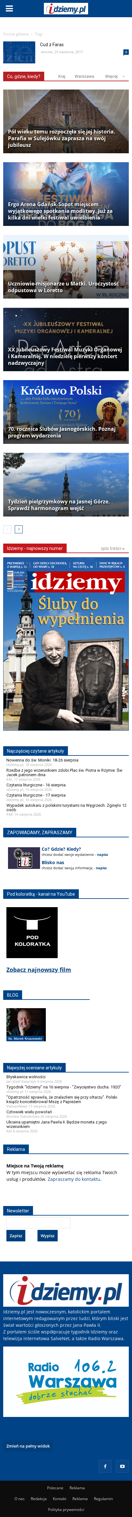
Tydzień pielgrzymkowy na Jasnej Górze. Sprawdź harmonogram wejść (59, 505)
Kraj (61, 76)
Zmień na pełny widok (28, 1446)
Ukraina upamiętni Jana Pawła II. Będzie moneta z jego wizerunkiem (56, 1124)
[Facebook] (105, 1466)
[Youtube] (122, 1466)
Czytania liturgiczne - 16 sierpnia (36, 785)
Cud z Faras (52, 44)
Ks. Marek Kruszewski (25, 1038)
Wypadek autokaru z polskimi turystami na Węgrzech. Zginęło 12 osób (66, 807)
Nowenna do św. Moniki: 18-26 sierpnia (42, 760)
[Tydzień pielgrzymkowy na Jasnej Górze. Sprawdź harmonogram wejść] (66, 485)
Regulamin (103, 1498)
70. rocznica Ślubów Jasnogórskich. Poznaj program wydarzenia (62, 432)
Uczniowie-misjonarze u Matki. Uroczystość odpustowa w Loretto (63, 287)
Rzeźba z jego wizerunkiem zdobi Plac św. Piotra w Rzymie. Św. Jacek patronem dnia (64, 772)
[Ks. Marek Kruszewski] (26, 1031)
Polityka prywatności (66, 1509)
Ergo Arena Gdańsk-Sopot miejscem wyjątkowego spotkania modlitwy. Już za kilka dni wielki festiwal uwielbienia (60, 211)
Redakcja (39, 1498)
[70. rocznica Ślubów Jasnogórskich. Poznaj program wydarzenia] (66, 412)
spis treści (111, 548)
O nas (19, 1498)
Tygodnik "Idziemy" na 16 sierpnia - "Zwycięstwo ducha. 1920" (63, 1087)
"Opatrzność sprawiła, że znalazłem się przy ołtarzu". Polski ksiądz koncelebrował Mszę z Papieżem (61, 1099)
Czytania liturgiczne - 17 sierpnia (36, 795)
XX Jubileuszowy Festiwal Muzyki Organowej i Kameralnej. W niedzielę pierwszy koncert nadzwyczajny (65, 356)
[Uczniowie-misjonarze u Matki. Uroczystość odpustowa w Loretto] (66, 267)
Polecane (55, 1488)
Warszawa (84, 76)
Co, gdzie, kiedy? (23, 76)
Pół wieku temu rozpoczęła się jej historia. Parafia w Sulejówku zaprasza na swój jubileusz (61, 138)
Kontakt (59, 1498)
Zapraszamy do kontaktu (74, 1179)
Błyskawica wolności (25, 1076)
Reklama (77, 1488)
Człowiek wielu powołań (29, 1111)
